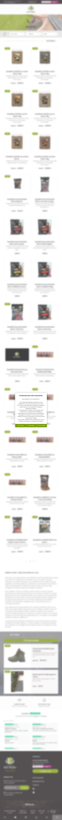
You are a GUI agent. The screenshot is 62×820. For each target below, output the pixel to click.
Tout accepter (41, 425)
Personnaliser (31, 425)
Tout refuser (20, 425)
